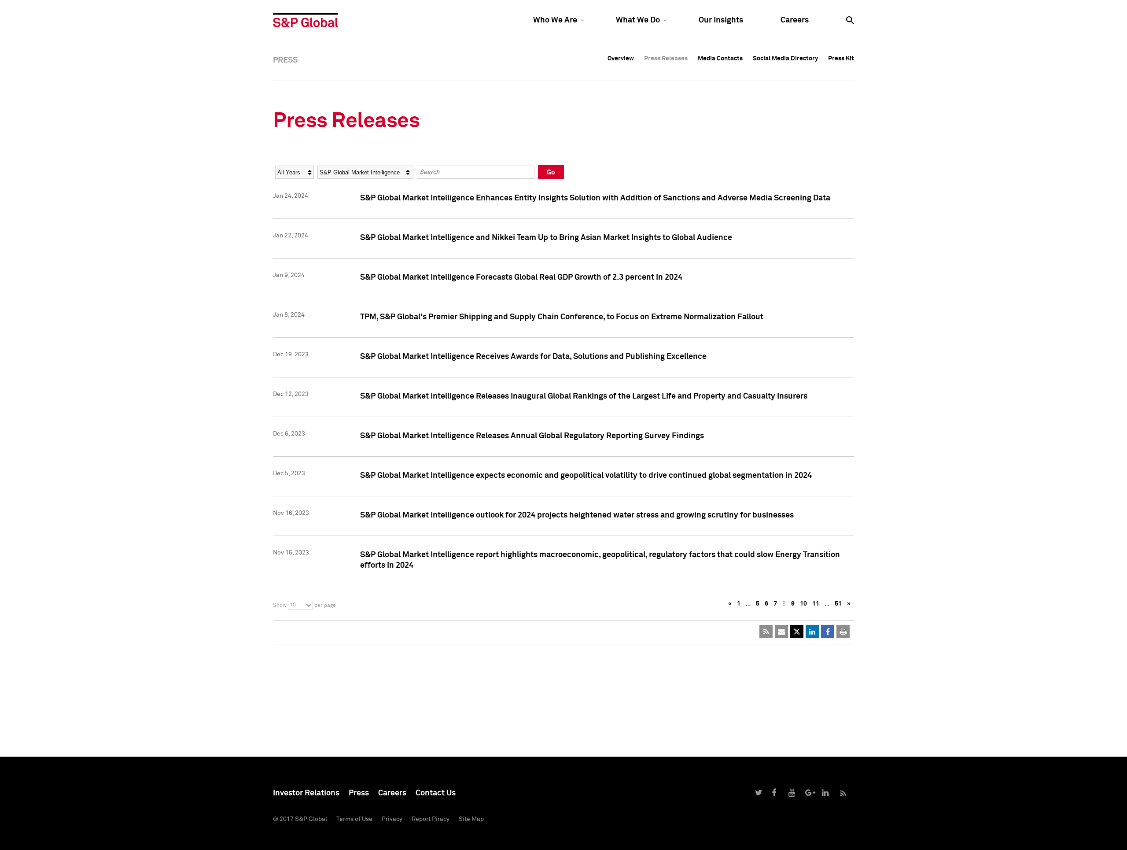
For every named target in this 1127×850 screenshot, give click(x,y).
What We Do (638, 20)
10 (803, 604)
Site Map (471, 819)
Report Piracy (430, 819)
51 (838, 604)
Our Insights (721, 20)
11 (815, 604)
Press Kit (841, 58)
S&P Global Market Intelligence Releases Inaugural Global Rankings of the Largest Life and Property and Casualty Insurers (583, 396)
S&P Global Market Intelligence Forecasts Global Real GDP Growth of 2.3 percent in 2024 (521, 277)
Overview (621, 58)
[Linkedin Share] (812, 631)
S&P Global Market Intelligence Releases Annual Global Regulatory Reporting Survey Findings (532, 436)
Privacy (392, 819)
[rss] (766, 631)
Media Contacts (720, 58)
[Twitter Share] (796, 631)
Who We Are (555, 20)
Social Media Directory (785, 58)
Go (551, 172)
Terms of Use (354, 819)
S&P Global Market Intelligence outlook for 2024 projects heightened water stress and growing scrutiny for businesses (577, 515)
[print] (843, 631)
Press (359, 793)
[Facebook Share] (827, 631)
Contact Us (436, 793)
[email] (781, 631)
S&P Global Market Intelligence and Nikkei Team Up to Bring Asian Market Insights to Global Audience (546, 238)
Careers (795, 20)
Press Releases (666, 58)
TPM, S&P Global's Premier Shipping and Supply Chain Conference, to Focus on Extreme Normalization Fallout (561, 317)
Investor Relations (306, 793)
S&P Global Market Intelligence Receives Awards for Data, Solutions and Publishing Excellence (533, 357)
